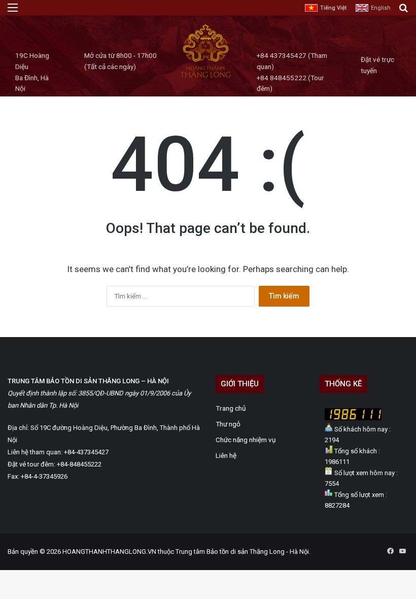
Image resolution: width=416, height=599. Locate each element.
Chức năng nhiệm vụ (246, 440)
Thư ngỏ (228, 424)
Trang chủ (231, 408)
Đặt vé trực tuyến (377, 65)
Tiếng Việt (333, 8)
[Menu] (13, 11)
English (381, 8)
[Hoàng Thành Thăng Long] (205, 77)
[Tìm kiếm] (403, 11)
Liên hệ (226, 455)
